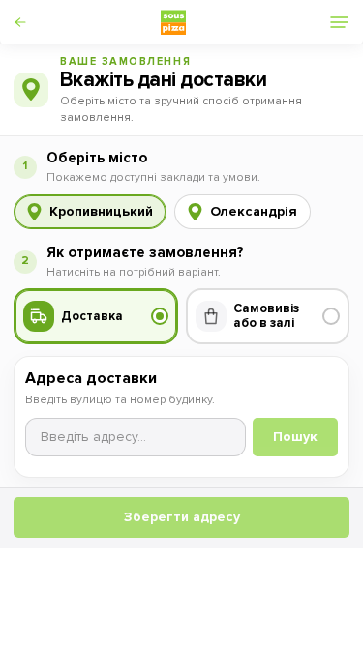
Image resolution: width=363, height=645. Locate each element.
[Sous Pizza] (173, 22)
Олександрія (253, 211)
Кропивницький (101, 211)
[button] (34, 22)
